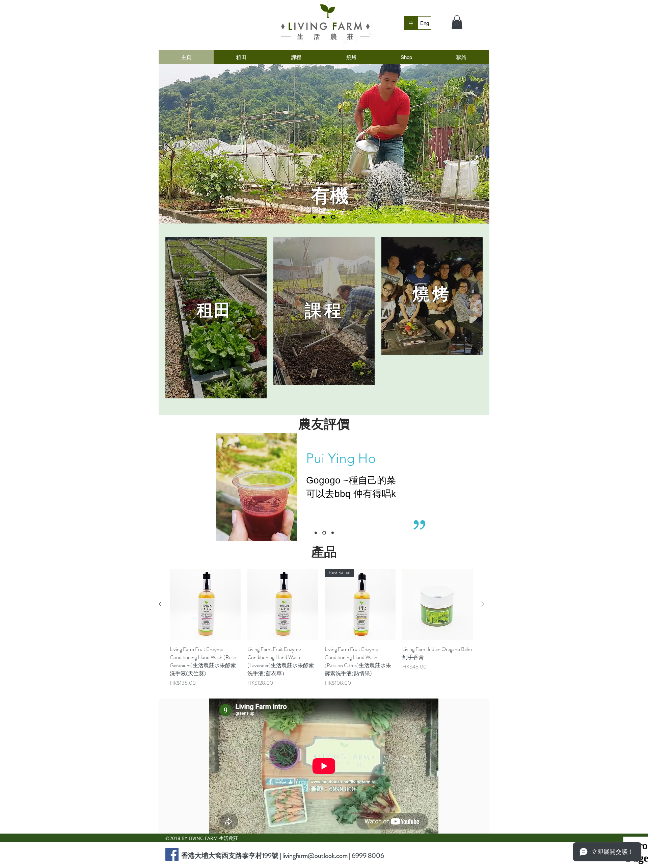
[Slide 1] (315, 217)
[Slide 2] (325, 217)
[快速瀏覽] (205, 604)
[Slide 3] (334, 217)
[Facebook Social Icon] (172, 854)
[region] (216, 317)
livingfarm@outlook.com (315, 856)
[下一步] (478, 145)
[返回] (169, 145)
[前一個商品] (160, 604)
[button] (457, 22)
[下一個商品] (483, 604)
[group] (321, 628)
